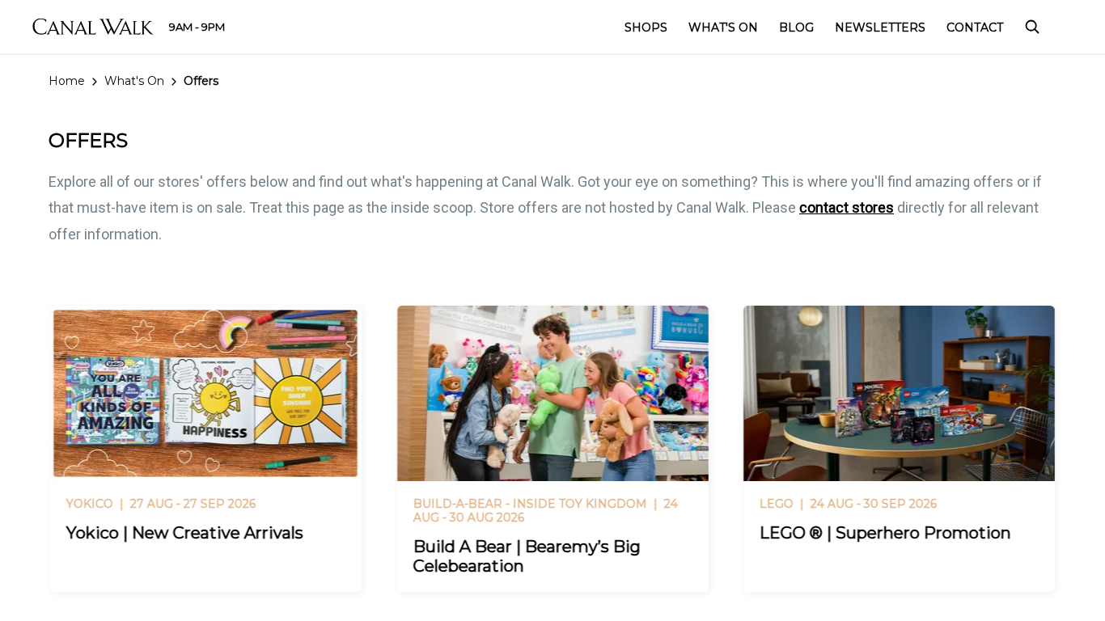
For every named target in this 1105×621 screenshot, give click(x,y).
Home (67, 81)
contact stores (846, 207)
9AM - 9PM (197, 26)
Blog (796, 27)
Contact (974, 27)
